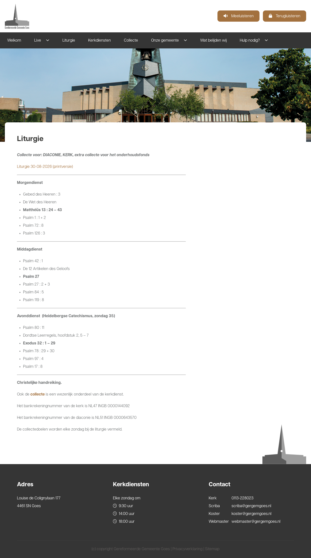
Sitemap (212, 549)
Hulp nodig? (250, 41)
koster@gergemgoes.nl (251, 514)
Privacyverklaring (187, 549)
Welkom (14, 41)
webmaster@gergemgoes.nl (256, 522)
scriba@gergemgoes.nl (251, 506)
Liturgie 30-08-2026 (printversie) (45, 167)
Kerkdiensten (99, 41)
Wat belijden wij (213, 41)
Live (37, 41)
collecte (37, 394)
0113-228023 (242, 498)
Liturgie (68, 41)
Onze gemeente (165, 41)
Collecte (131, 41)
